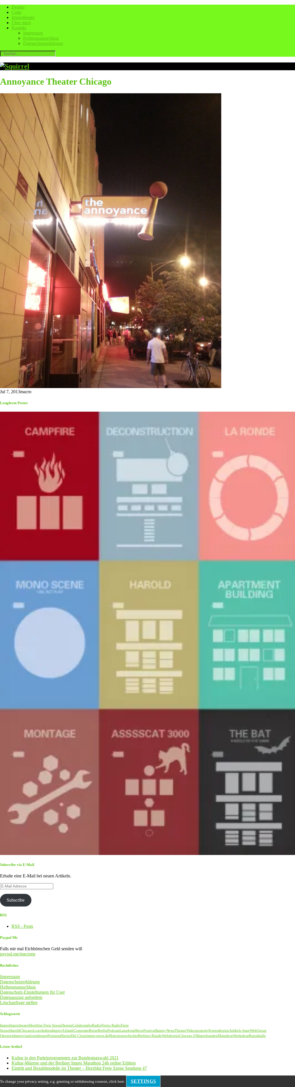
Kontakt (19, 27)
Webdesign (170, 1035)
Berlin (102, 1030)
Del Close (78, 1035)
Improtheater (23, 17)
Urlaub (68, 1030)
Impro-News (165, 1030)
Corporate (81, 1030)
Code (16, 12)
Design (18, 7)
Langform (127, 1030)
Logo (37, 1030)
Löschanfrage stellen (18, 1002)
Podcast (113, 1030)
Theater (180, 1030)
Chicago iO (188, 1035)
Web (253, 1030)
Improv (57, 1030)
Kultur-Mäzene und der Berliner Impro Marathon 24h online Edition (74, 1063)
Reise (93, 1030)
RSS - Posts (22, 926)
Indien (46, 1030)
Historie (115, 1035)
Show (139, 1030)
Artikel (234, 1030)
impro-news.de (97, 1035)
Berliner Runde (150, 1035)
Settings (143, 1081)
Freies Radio (111, 1025)
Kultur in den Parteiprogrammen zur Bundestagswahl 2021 (65, 1057)
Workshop (241, 1035)
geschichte (129, 1035)
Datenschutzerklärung (43, 43)
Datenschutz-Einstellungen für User (32, 992)
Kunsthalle (257, 1035)
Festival (149, 1030)
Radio (96, 1025)
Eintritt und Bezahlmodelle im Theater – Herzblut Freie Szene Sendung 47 (79, 1068)
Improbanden (207, 1035)
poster (200, 1030)
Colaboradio (82, 1025)
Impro (4, 1025)
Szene (66, 1035)
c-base (245, 1030)
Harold (14, 1030)
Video (191, 1030)
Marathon (225, 1035)
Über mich (21, 22)
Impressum (33, 33)
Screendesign (218, 1030)
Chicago (26, 1030)
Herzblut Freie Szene (45, 1025)
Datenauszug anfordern (21, 997)
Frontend (55, 1035)
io (206, 1030)
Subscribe (15, 900)
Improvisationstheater (31, 1035)
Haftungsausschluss (41, 38)
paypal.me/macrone (17, 953)
